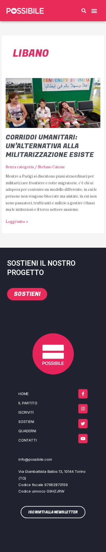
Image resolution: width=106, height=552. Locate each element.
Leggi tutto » (17, 221)
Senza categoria (20, 167)
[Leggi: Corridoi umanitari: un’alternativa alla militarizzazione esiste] (53, 102)
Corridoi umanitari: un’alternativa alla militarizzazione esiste (50, 146)
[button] (84, 10)
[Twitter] (83, 423)
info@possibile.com (35, 459)
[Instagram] (83, 408)
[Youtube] (83, 438)
